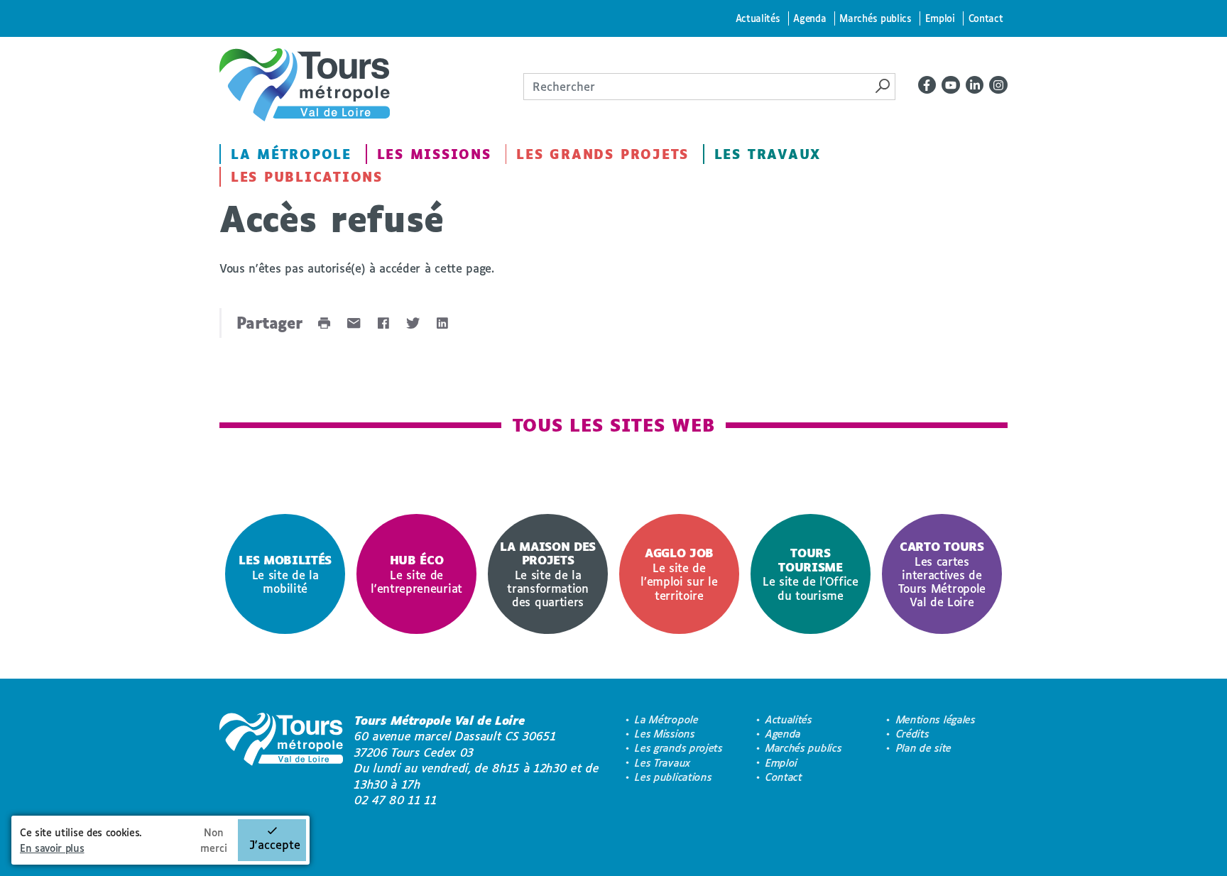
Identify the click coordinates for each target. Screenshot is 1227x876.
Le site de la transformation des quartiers (548, 574)
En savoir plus (52, 848)
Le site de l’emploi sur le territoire (678, 573)
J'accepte (274, 844)
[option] (285, 574)
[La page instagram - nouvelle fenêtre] (998, 85)
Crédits (912, 733)
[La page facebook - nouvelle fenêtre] (927, 85)
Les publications (307, 177)
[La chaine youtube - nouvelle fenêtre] (951, 85)
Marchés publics (875, 18)
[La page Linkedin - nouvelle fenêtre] (975, 85)
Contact (986, 18)
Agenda (809, 18)
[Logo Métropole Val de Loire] (281, 760)
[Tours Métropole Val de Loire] (304, 84)
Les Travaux (767, 154)
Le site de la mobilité (285, 574)
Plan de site (923, 748)
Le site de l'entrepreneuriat (416, 574)
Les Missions (434, 154)
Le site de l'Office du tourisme (810, 573)
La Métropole (291, 154)
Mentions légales (936, 719)
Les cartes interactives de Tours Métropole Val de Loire (942, 574)
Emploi (940, 18)
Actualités (758, 18)
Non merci (213, 840)
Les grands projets (602, 154)
